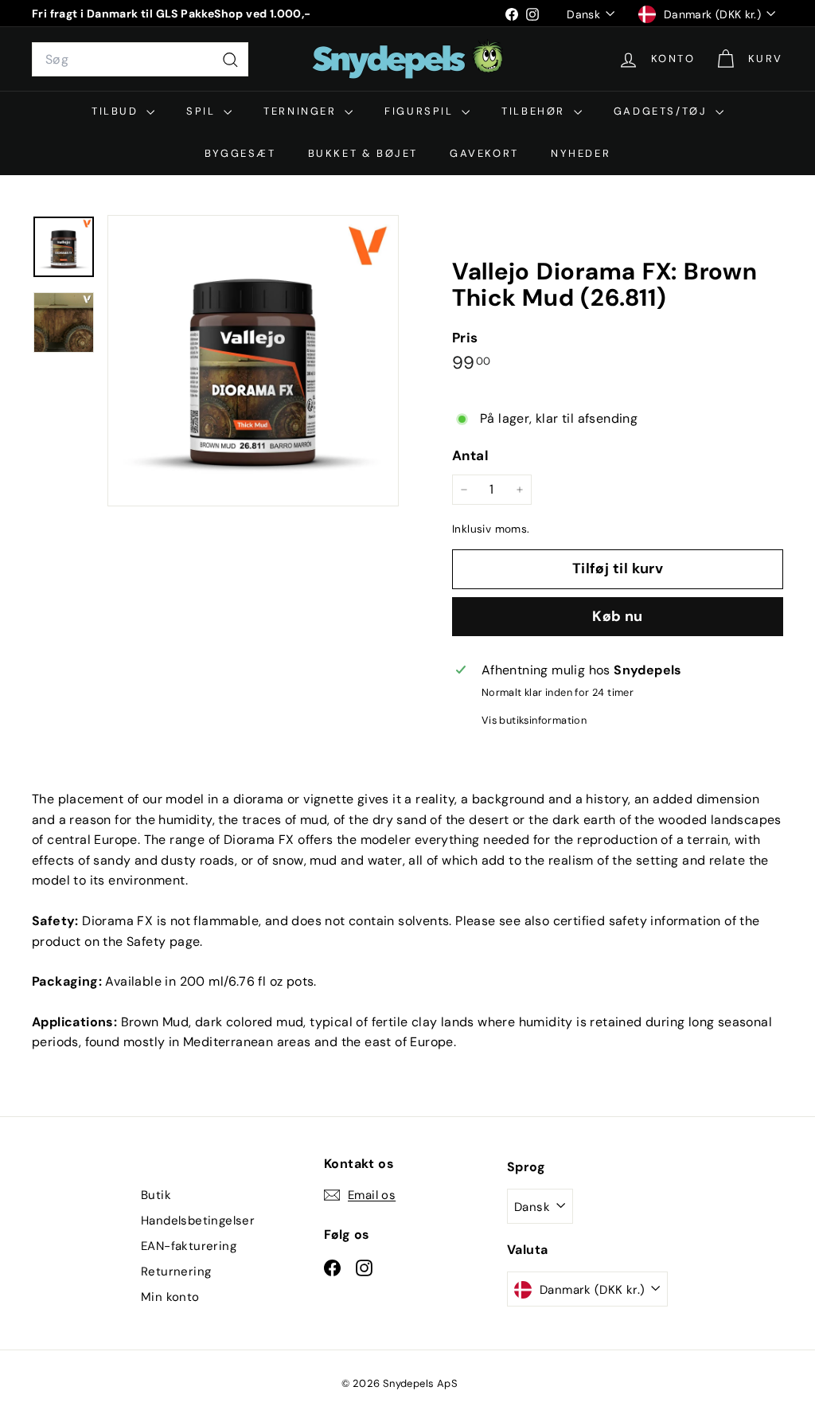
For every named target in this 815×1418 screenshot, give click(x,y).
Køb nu (617, 616)
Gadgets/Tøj (663, 111)
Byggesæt (240, 153)
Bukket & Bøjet (363, 153)
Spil (203, 111)
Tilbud (117, 111)
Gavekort (484, 153)
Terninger (302, 111)
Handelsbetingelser (198, 1221)
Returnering (176, 1271)
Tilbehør (535, 111)
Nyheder (580, 153)
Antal (470, 455)
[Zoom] (253, 361)
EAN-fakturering (188, 1246)
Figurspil (421, 111)
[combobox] (140, 59)
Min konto (170, 1297)
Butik (156, 1195)
